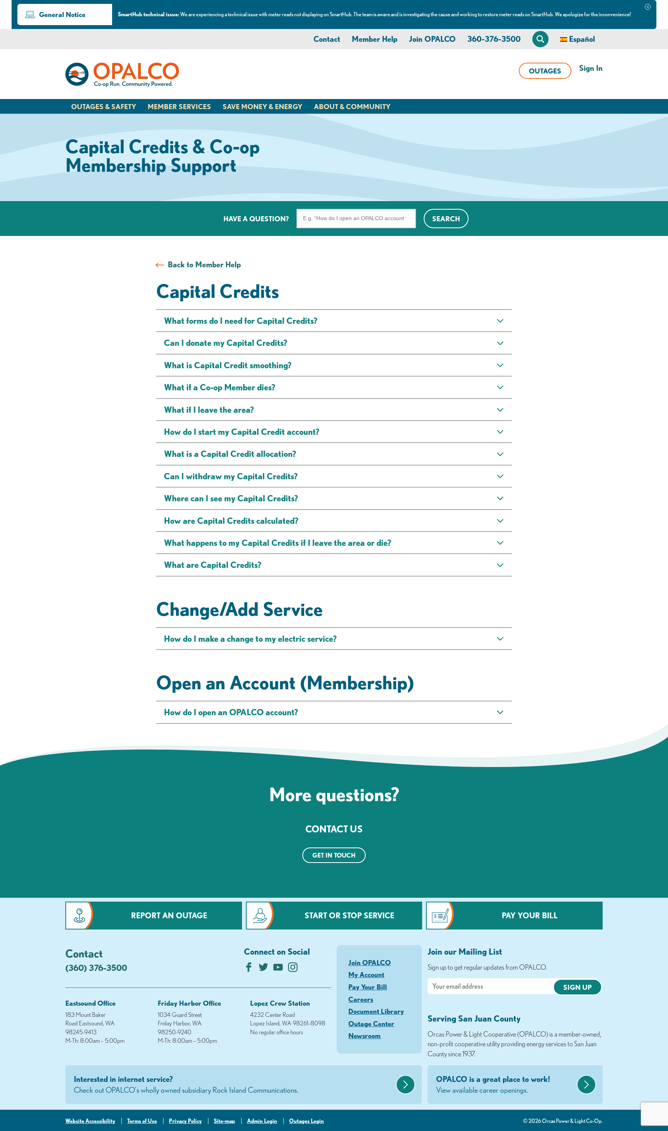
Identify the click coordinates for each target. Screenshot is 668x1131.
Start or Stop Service (349, 915)
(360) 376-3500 (96, 967)
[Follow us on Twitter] (263, 969)
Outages (545, 71)
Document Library (376, 1011)
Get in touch (334, 855)
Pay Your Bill (530, 915)
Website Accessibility (90, 1121)
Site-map (224, 1121)
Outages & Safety (103, 106)
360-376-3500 (494, 38)
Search (446, 218)
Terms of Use (142, 1121)
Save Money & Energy (262, 106)
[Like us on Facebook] (249, 969)
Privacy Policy (185, 1121)
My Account (366, 974)
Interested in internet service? (186, 1084)
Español (582, 38)
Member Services (179, 106)
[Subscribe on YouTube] (278, 969)
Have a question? (256, 218)
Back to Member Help (204, 264)
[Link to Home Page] (122, 76)
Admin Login (262, 1121)
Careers (360, 999)
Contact (327, 38)
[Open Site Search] (540, 39)
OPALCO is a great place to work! (493, 1084)
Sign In (591, 67)
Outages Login (306, 1121)
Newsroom (364, 1035)
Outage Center (371, 1023)
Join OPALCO (432, 38)
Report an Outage (169, 915)
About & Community (352, 106)
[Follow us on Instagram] (293, 969)
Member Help (374, 38)
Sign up (577, 987)
